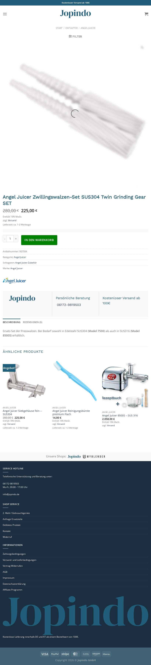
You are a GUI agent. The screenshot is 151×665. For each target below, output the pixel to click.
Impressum (8, 577)
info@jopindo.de (11, 494)
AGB (5, 571)
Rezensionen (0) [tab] (32, 322)
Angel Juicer (88, 28)
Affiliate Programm (12, 589)
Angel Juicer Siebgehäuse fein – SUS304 (22, 412)
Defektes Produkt (11, 525)
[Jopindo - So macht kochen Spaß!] (75, 14)
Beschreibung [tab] (11, 322)
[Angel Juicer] (26, 280)
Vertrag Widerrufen (13, 565)
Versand (12, 220)
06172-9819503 (68, 305)
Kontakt (6, 531)
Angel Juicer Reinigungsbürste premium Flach (71, 412)
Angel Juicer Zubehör (26, 262)
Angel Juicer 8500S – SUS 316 (120, 415)
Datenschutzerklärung (14, 583)
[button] (5, 14)
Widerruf (7, 537)
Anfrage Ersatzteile (12, 519)
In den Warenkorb (39, 240)
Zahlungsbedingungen (14, 553)
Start (59, 28)
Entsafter (72, 28)
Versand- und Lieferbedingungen (19, 559)
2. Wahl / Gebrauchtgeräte (16, 513)
